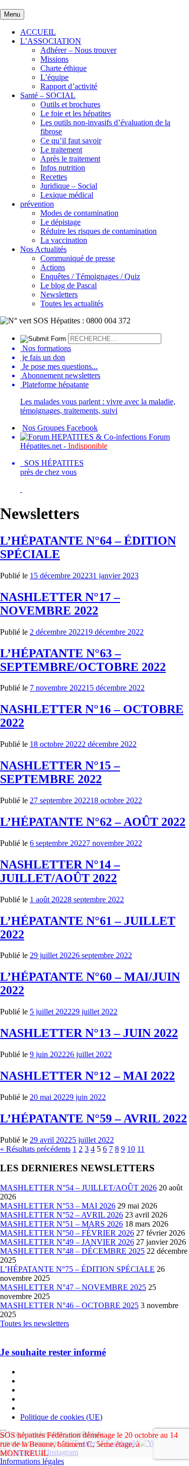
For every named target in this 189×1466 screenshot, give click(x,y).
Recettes (53, 177)
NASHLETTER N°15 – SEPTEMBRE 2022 (60, 772)
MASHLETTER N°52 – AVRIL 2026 (61, 1215)
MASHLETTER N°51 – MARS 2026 (61, 1224)
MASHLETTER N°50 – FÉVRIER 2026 (67, 1233)
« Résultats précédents (35, 1149)
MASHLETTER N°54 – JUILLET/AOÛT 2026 (78, 1187)
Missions (54, 59)
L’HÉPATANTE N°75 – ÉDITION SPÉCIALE (77, 1269)
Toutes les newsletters (34, 1323)
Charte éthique (63, 68)
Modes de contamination (79, 213)
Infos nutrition (62, 167)
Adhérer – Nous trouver (78, 50)
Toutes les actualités (71, 303)
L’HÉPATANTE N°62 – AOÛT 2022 (92, 821)
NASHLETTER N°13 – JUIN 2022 (89, 1033)
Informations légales (32, 1461)
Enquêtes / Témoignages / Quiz (90, 276)
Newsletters (59, 294)
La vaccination (63, 240)
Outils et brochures (70, 104)
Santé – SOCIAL (48, 95)
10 (131, 1149)
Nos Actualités (43, 249)
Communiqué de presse (77, 258)
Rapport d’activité (68, 86)
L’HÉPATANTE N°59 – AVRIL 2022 (93, 1118)
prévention (37, 204)
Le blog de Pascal (68, 285)
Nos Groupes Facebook (60, 427)
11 (141, 1149)
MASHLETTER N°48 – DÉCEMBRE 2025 (72, 1251)
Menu (12, 14)
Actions (52, 267)
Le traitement (61, 149)
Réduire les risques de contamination (98, 231)
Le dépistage (60, 222)
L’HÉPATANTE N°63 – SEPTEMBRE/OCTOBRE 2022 (83, 660)
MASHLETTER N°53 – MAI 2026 (57, 1205)
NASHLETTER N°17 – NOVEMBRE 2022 (60, 603)
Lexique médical (66, 195)
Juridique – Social (68, 186)
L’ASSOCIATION (50, 41)
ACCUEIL (38, 32)
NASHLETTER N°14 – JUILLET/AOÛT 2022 (60, 871)
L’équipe (54, 77)
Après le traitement (70, 158)
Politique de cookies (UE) (61, 1417)
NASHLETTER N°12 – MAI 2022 (87, 1075)
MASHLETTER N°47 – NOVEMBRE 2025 (73, 1287)
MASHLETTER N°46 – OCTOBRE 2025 (69, 1305)
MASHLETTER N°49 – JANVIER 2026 (67, 1242)
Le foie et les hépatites (75, 113)
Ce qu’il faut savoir (70, 140)
